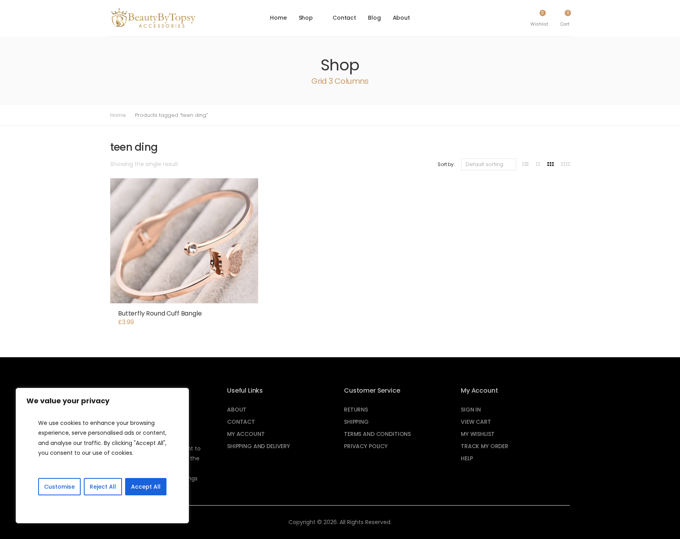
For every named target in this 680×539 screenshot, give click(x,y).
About (401, 18)
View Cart (476, 422)
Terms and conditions (377, 434)
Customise (59, 487)
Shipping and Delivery (258, 446)
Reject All (103, 487)
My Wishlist (477, 434)
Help (467, 458)
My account (246, 434)
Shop (306, 18)
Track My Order (484, 446)
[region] (102, 455)
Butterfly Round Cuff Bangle (160, 313)
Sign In (471, 409)
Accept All (146, 487)
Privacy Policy (366, 446)
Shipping (356, 422)
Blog (374, 18)
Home (278, 18)
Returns (356, 409)
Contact (344, 18)
